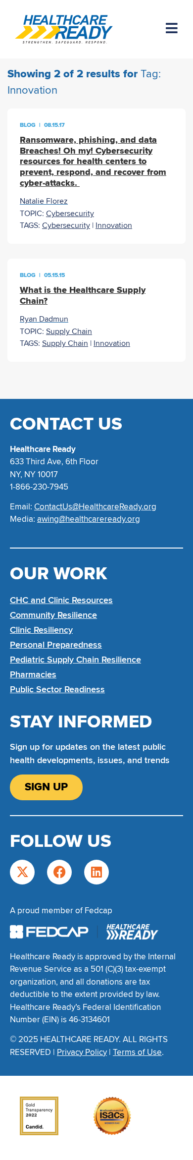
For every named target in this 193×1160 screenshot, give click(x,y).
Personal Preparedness (56, 644)
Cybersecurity (70, 214)
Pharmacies (33, 674)
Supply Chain (69, 331)
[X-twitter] (22, 872)
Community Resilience (53, 614)
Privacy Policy (82, 1052)
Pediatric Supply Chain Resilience (75, 659)
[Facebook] (59, 872)
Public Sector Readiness (57, 689)
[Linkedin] (96, 872)
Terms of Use (137, 1052)
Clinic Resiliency (41, 629)
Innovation (114, 225)
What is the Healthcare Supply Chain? (82, 295)
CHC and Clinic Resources (61, 600)
